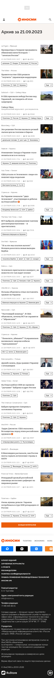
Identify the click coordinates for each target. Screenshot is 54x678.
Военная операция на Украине (14, 234)
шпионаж (5, 63)
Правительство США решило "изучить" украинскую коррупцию (19, 75)
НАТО (35, 466)
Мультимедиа (28, 442)
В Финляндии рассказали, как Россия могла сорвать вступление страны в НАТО (19, 456)
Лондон (15, 63)
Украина (22, 85)
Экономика (34, 140)
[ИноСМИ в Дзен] (22, 548)
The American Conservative (11, 403)
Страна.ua (5, 192)
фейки (30, 210)
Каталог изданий (8, 560)
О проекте (5, 567)
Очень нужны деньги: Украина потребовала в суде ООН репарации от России (20, 505)
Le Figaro (4, 46)
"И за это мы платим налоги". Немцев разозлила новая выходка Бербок (18, 248)
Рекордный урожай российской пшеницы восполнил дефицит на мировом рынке (18, 480)
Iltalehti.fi (4, 449)
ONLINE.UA (5, 288)
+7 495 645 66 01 (8, 606)
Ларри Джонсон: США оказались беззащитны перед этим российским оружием (20, 431)
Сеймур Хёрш (21, 92)
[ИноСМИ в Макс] (7, 548)
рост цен (23, 140)
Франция (13, 46)
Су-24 (21, 185)
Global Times (6, 381)
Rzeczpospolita (7, 359)
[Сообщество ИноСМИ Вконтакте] (36, 548)
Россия (34, 63)
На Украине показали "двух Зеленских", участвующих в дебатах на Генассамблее (19, 199)
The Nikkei (5, 71)
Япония (14, 71)
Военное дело (34, 303)
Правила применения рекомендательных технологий (25, 577)
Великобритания (21, 474)
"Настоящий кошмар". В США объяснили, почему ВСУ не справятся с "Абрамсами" (19, 316)
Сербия (13, 498)
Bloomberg (5, 125)
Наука (49, 541)
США (14, 85)
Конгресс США (25, 281)
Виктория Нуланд (9, 185)
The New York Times (9, 217)
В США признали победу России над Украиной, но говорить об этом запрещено (19, 99)
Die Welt (4, 242)
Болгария (24, 63)
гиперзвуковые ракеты (11, 442)
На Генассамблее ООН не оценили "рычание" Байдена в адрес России (18, 386)
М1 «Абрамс (33, 327)
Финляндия (14, 449)
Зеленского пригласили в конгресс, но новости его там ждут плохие (20, 271)
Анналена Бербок (9, 259)
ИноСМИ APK (6, 581)
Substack (4, 92)
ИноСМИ (4, 425)
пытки (11, 352)
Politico (4, 266)
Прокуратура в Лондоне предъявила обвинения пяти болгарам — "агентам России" (19, 53)
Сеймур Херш (36, 118)
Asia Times (5, 170)
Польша (18, 359)
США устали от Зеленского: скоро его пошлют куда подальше (19, 175)
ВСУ (4, 352)
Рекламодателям (8, 570)
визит (21, 259)
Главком (4, 149)
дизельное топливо (9, 140)
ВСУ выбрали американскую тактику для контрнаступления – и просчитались (19, 224)
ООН (23, 210)
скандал (36, 259)
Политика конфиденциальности (15, 574)
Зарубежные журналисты (12, 564)
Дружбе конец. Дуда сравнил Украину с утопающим (19, 364)
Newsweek (5, 310)
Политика (6, 85)
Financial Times (7, 474)
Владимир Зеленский (10, 210)
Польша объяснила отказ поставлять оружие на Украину (19, 293)
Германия (13, 242)
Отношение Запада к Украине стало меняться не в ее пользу (18, 154)
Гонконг (14, 170)
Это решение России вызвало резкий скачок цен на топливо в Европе (19, 130)
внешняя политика (19, 163)
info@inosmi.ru (7, 598)
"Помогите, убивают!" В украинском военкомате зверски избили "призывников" (19, 341)
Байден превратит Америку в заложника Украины (16, 408)
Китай (15, 381)
